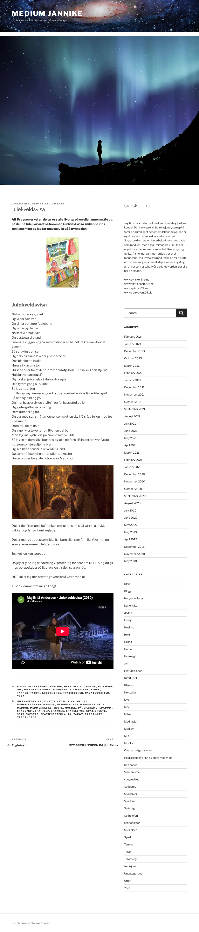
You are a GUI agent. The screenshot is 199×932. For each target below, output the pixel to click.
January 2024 (132, 344)
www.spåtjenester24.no (139, 283)
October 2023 (133, 358)
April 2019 (130, 539)
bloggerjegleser (133, 598)
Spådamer (130, 794)
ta (70, 714)
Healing (56, 686)
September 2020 (135, 496)
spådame (91, 707)
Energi (128, 620)
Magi (127, 707)
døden (128, 612)
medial (82, 701)
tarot (78, 714)
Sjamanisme (79, 689)
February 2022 (133, 372)
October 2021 (132, 401)
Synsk (95, 689)
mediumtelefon (92, 704)
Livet (127, 699)
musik (58, 707)
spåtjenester (28, 714)
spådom (106, 707)
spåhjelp (42, 711)
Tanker (23, 693)
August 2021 (132, 416)
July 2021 (130, 423)
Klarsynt (60, 689)
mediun (22, 707)
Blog (127, 583)
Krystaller (130, 692)
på (80, 707)
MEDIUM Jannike (47, 13)
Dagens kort (38, 686)
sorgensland (131, 779)
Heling (78, 686)
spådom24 (25, 711)
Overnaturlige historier (138, 750)
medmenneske (41, 707)
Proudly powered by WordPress (30, 923)
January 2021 (132, 467)
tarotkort (93, 714)
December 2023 (134, 351)
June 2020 (131, 517)
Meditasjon (131, 721)
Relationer (130, 764)
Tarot (35, 693)
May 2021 (130, 438)
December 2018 (134, 546)
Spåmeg (129, 808)
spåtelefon (75, 711)
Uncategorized (97, 693)
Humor (91, 686)
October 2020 (133, 488)
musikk (70, 707)
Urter (127, 880)
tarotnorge (27, 717)
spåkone (57, 711)
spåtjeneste (96, 711)
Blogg (22, 686)
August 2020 (132, 503)
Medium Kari (54, 203)
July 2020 (130, 510)
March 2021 (131, 452)
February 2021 (133, 459)
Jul (19, 689)
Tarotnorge (51, 693)
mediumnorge (68, 704)
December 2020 (134, 474)
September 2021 (134, 409)
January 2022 (132, 380)
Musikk (128, 743)
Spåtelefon (131, 815)
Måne (127, 714)
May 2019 (130, 532)
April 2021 (130, 445)
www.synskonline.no (136, 279)
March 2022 (132, 365)
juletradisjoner (37, 689)
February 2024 (133, 336)
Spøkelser (130, 830)
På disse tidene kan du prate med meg (148, 757)
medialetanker (29, 704)
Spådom (129, 801)
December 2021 (134, 387)
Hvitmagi (105, 686)
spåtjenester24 (53, 714)
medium (49, 704)
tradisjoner (73, 693)
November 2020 (134, 481)
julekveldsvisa (29, 701)
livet (48, 701)
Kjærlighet (130, 678)
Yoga (21, 696)
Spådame (130, 786)
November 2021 (134, 394)
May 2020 (130, 524)
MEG (127, 735)
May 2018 (130, 561)
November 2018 (134, 553)
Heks (68, 686)
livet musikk (64, 701)
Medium (129, 728)
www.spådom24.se (136, 288)
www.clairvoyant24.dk (138, 292)
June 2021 (130, 430)
